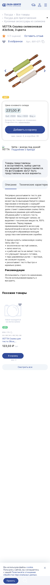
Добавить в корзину (25, 129)
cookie (29, 567)
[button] (5, 71)
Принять (11, 580)
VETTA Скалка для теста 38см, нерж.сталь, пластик (12, 340)
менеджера (24, 122)
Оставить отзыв (33, 36)
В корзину (13, 355)
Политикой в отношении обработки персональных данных (20, 573)
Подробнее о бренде (23, 149)
